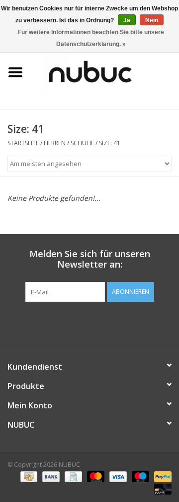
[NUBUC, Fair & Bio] (105, 71)
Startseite (23, 143)
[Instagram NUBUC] (107, 322)
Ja (126, 20)
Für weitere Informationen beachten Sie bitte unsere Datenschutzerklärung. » (91, 38)
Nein (151, 20)
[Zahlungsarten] (28, 476)
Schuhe (82, 143)
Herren (55, 143)
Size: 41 (109, 143)
